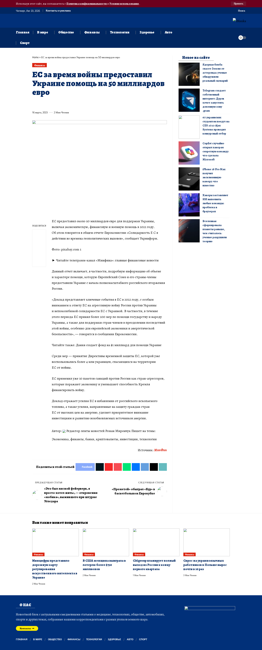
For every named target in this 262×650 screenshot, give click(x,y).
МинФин (160, 450)
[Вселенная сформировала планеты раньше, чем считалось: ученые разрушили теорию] (189, 230)
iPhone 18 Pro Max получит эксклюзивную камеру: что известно (214, 177)
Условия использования (124, 4)
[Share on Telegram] (98, 103)
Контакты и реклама (58, 10)
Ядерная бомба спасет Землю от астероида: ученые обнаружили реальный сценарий (215, 73)
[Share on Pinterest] (56, 103)
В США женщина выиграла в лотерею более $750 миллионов (104, 564)
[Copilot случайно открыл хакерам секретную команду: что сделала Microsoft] (189, 153)
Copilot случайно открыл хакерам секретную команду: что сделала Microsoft (216, 151)
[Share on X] (42, 103)
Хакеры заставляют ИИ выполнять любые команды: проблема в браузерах (215, 203)
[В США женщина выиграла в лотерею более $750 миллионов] (106, 542)
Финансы (39, 65)
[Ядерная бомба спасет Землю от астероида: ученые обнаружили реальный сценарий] (189, 74)
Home (35, 57)
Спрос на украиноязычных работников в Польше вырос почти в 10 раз (205, 564)
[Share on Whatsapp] (63, 103)
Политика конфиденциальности (86, 4)
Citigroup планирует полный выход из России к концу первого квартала (154, 564)
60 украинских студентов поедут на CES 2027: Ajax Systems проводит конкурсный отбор (216, 125)
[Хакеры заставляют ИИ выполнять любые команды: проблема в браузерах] (189, 204)
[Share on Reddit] (84, 103)
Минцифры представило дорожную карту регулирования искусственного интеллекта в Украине (54, 569)
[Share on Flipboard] (49, 103)
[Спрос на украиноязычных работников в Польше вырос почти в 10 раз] (206, 542)
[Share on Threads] (106, 103)
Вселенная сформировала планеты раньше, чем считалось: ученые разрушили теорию (215, 231)
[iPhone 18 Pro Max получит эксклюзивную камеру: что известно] (189, 179)
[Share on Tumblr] (77, 103)
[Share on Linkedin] (70, 103)
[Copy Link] (113, 103)
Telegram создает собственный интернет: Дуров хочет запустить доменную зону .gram (214, 101)
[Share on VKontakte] (91, 103)
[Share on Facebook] (35, 103)
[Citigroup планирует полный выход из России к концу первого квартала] (156, 542)
